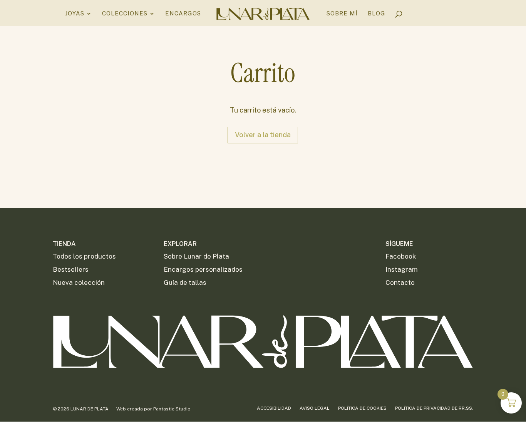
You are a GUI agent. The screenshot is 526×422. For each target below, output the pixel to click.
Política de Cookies (362, 408)
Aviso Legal (315, 408)
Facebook (400, 256)
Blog (376, 14)
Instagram (401, 269)
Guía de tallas (185, 282)
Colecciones (124, 14)
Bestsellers (71, 269)
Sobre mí (342, 14)
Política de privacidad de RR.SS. (434, 408)
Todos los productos (84, 256)
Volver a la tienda (263, 135)
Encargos (183, 14)
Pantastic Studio (172, 409)
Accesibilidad (274, 408)
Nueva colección (79, 282)
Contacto (400, 282)
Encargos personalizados (203, 269)
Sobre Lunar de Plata (196, 256)
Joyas (74, 14)
